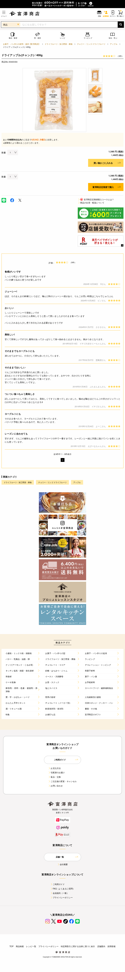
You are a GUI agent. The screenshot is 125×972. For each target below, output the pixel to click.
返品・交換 (56, 776)
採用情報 (111, 946)
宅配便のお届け (58, 772)
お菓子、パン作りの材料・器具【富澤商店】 (21, 44)
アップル (113, 44)
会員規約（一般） (61, 893)
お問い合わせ (57, 785)
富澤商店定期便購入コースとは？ (97, 199)
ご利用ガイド (59, 884)
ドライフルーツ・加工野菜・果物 (58, 44)
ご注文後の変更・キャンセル (64, 781)
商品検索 (20, 946)
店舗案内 (101, 946)
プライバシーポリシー (63, 897)
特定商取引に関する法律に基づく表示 (78, 946)
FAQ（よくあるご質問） (64, 888)
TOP (11, 946)
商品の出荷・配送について (92, 202)
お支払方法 (56, 768)
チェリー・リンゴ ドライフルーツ (91, 44)
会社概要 (64, 864)
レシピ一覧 (31, 946)
